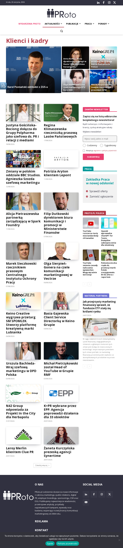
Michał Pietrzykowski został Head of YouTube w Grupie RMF (61, 369)
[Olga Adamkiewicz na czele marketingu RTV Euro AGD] (75, 81)
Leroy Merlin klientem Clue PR (20, 450)
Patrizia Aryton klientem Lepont (57, 173)
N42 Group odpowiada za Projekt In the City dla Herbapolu (20, 411)
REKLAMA (41, 521)
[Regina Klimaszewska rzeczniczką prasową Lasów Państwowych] (61, 112)
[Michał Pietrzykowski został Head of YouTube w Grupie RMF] (61, 351)
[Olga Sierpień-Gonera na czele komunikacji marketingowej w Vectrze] (61, 251)
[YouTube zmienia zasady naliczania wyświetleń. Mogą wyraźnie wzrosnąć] (91, 255)
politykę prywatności (109, 150)
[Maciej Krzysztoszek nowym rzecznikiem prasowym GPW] (103, 81)
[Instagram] (109, 2)
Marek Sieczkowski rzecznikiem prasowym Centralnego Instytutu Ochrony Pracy (21, 272)
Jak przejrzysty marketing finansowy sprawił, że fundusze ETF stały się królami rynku (99, 306)
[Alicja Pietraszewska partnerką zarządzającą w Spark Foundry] (23, 201)
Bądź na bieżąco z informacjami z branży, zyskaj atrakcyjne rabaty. (98, 126)
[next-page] (89, 284)
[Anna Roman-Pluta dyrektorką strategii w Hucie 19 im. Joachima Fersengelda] (75, 57)
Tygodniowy (110, 145)
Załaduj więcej (41, 465)
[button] (61, 31)
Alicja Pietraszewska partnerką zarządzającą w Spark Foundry (23, 219)
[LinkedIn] (98, 2)
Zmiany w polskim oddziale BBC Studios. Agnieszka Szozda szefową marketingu (23, 177)
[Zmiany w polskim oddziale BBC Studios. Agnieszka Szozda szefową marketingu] (23, 159)
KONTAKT (41, 530)
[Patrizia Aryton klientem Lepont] (61, 159)
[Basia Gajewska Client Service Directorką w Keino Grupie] (61, 301)
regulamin (97, 150)
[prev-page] (85, 284)
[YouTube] (86, 502)
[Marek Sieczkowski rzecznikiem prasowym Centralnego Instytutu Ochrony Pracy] (23, 251)
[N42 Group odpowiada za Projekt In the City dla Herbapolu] (23, 393)
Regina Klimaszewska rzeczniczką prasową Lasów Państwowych (60, 131)
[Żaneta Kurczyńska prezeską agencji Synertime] (61, 435)
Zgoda (50, 543)
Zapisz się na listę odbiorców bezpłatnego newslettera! (100, 118)
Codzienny (92, 145)
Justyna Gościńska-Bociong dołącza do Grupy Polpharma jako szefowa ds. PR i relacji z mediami (22, 132)
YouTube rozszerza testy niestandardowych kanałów (90, 234)
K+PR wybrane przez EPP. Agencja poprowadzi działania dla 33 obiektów (61, 411)
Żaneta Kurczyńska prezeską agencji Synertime (59, 452)
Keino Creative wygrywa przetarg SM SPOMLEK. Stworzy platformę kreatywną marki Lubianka (21, 322)
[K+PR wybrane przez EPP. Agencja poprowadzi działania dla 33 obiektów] (61, 393)
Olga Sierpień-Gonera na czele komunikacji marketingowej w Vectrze (58, 271)
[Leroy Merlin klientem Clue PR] (23, 435)
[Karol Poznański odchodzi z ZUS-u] (33, 69)
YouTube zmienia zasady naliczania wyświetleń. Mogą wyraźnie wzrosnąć (90, 269)
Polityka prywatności (68, 543)
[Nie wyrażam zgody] (119, 540)
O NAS (39, 484)
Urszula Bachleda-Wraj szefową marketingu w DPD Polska (21, 369)
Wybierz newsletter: (92, 131)
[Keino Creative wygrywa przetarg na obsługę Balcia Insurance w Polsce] (103, 57)
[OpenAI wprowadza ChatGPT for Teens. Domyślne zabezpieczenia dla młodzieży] (109, 223)
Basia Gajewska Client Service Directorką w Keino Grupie (59, 319)
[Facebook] (103, 2)
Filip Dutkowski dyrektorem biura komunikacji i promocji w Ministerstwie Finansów (58, 223)
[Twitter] (114, 2)
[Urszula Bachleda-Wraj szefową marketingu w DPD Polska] (23, 351)
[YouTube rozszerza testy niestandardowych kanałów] (91, 223)
